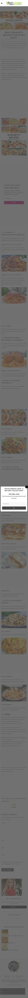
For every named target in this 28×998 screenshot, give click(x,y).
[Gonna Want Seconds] (14, 4)
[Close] (26, 487)
